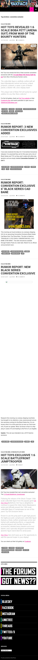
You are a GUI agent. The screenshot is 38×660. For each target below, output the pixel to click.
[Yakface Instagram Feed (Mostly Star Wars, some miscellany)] (8, 613)
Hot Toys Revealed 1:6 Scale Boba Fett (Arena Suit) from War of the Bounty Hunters (19, 31)
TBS (3, 169)
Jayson (13, 40)
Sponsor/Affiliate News (18, 452)
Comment (20, 465)
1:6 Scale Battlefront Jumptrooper (14, 494)
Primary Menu (36, 9)
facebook (18, 550)
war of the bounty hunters (9, 113)
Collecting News (6, 24)
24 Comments (21, 136)
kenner (33, 166)
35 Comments (21, 195)
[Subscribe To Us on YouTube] (8, 638)
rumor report (15, 253)
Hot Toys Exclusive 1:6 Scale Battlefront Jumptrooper (18, 458)
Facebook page (5, 100)
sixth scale (19, 111)
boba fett (19, 109)
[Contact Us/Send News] (18, 581)
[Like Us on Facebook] (8, 607)
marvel (12, 111)
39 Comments (21, 277)
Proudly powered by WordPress (8, 657)
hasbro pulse (5, 253)
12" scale (4, 109)
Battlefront (19, 547)
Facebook (28, 541)
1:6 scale (11, 109)
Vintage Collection (16, 169)
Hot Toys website (24, 98)
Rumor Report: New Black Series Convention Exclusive (18, 270)
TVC (8, 169)
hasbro (27, 166)
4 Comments (20, 40)
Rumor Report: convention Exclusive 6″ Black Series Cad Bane (18, 187)
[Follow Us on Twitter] (8, 632)
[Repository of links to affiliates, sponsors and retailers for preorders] (8, 619)
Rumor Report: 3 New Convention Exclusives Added (19, 130)
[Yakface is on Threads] (8, 625)
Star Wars (4, 535)
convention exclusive (29, 109)
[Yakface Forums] (18, 571)
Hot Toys (4, 111)
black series (5, 166)
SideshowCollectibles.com (9, 102)
